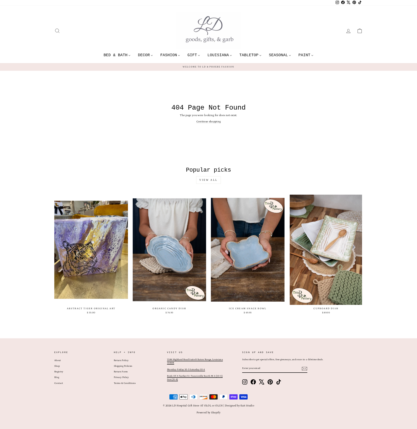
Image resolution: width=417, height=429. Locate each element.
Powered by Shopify (208, 412)
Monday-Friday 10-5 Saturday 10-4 (186, 369)
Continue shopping (208, 121)
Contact (58, 383)
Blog (56, 377)
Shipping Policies (123, 366)
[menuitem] (117, 55)
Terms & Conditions (125, 383)
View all (208, 180)
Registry (58, 371)
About (57, 360)
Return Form (121, 371)
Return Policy (121, 360)
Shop (57, 366)
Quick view (91, 300)
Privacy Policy (121, 377)
